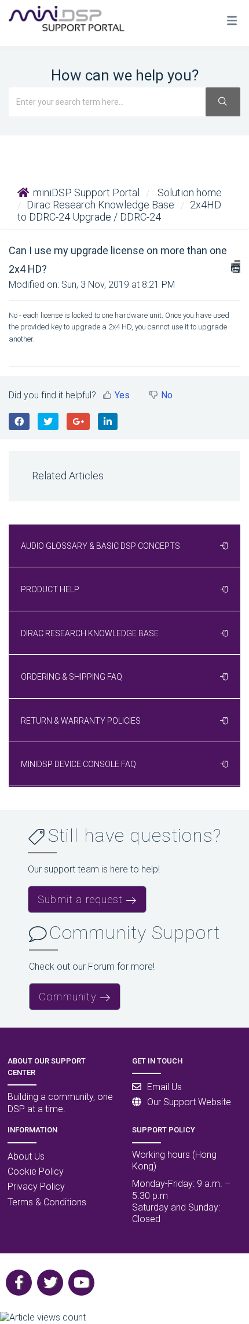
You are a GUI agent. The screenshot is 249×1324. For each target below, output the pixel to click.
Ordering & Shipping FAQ (71, 676)
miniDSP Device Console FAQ (78, 764)
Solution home (188, 192)
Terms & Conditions (47, 1202)
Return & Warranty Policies (81, 720)
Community (68, 997)
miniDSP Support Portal (86, 192)
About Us (26, 1156)
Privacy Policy (36, 1186)
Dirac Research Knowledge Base (100, 205)
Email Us (164, 1086)
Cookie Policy (36, 1171)
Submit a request (80, 899)
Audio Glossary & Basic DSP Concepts (100, 546)
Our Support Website (189, 1101)
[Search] (223, 101)
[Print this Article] (235, 266)
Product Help (50, 589)
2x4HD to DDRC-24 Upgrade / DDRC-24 (119, 211)
